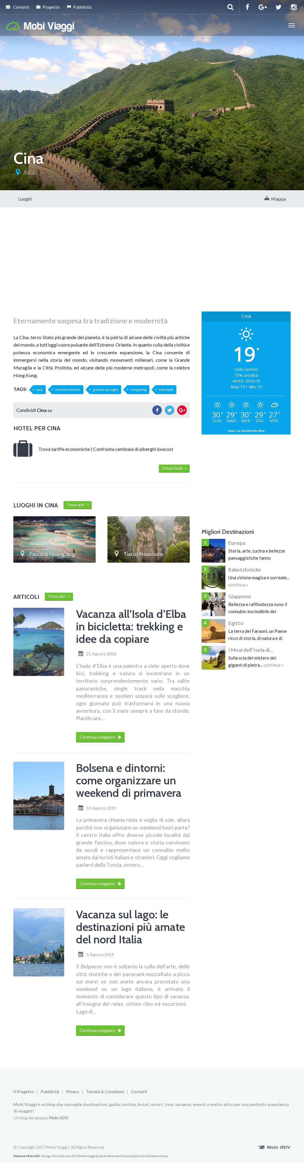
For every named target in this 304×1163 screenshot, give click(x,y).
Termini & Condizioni (105, 1091)
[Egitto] (213, 631)
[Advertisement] (101, 268)
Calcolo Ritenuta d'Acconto (115, 1156)
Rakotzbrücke (244, 569)
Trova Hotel (173, 468)
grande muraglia (105, 389)
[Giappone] (213, 604)
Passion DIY (69, 1156)
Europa (236, 543)
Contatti (20, 7)
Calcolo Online (158, 1156)
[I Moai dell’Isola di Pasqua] (213, 658)
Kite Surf (141, 1156)
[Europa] (213, 551)
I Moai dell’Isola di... (250, 650)
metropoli (166, 389)
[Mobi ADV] (274, 1146)
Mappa (277, 199)
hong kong (138, 389)
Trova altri (76, 504)
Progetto (51, 7)
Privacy (72, 1091)
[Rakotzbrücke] (213, 577)
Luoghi (25, 199)
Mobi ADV (58, 1117)
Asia (29, 172)
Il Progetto (23, 1091)
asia (40, 389)
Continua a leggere (98, 736)
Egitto (235, 623)
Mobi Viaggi (87, 1156)
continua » (238, 584)
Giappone (239, 596)
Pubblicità (82, 7)
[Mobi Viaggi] (40, 25)
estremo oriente (67, 389)
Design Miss (50, 1156)
